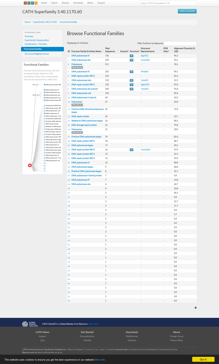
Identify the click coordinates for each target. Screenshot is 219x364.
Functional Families (68, 22)
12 (69, 109)
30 (69, 206)
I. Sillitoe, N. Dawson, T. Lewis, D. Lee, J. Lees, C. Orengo (90, 349)
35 (69, 223)
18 (69, 141)
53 (69, 262)
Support (101, 3)
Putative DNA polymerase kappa (86, 137)
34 (69, 201)
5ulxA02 (144, 80)
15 (69, 129)
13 (69, 116)
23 (69, 150)
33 (69, 210)
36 (69, 236)
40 (69, 219)
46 (69, 288)
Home (44, 3)
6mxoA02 (145, 60)
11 (69, 102)
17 (69, 137)
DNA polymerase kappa (82, 145)
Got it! (203, 359)
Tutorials (87, 340)
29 (69, 189)
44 (69, 301)
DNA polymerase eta (81, 60)
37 (69, 232)
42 (69, 240)
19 (69, 145)
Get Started (87, 332)
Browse (65, 3)
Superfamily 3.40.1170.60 (45, 22)
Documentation (87, 336)
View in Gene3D (187, 11)
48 (69, 253)
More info (99, 359)
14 (69, 121)
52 (69, 296)
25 (69, 171)
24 (69, 167)
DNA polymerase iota (81, 80)
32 (69, 193)
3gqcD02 (145, 85)
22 (69, 158)
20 (69, 154)
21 (69, 163)
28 (69, 184)
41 (69, 245)
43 (69, 214)
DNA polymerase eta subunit (85, 89)
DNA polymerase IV (81, 56)
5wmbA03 (145, 150)
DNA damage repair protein (84, 125)
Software (132, 340)
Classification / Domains (36, 44)
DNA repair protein (80, 117)
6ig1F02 (144, 56)
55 (69, 271)
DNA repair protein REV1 (83, 76)
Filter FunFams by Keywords (151, 43)
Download (78, 3)
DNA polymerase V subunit (84, 98)
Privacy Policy (176, 340)
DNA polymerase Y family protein (87, 176)
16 (69, 125)
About (90, 3)
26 (69, 180)
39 (69, 227)
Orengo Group (176, 336)
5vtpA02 (145, 89)
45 (69, 284)
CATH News (42, 332)
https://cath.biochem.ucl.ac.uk (49, 352)
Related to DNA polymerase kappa (87, 121)
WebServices (132, 336)
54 (69, 266)
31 (69, 197)
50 (69, 258)
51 (69, 275)
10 (69, 98)
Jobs (42, 340)
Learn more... (94, 324)
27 (69, 176)
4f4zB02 (145, 72)
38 (69, 249)
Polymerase (77, 64)
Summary (29, 36)
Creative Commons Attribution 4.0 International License (153, 349)
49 (69, 279)
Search (54, 3)
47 (69, 292)
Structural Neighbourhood (37, 54)
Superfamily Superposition (37, 40)
